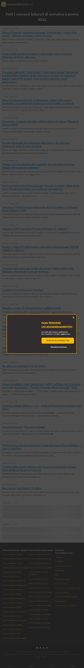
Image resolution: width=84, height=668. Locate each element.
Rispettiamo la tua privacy (59, 347)
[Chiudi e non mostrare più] (73, 318)
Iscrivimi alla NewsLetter (57, 340)
